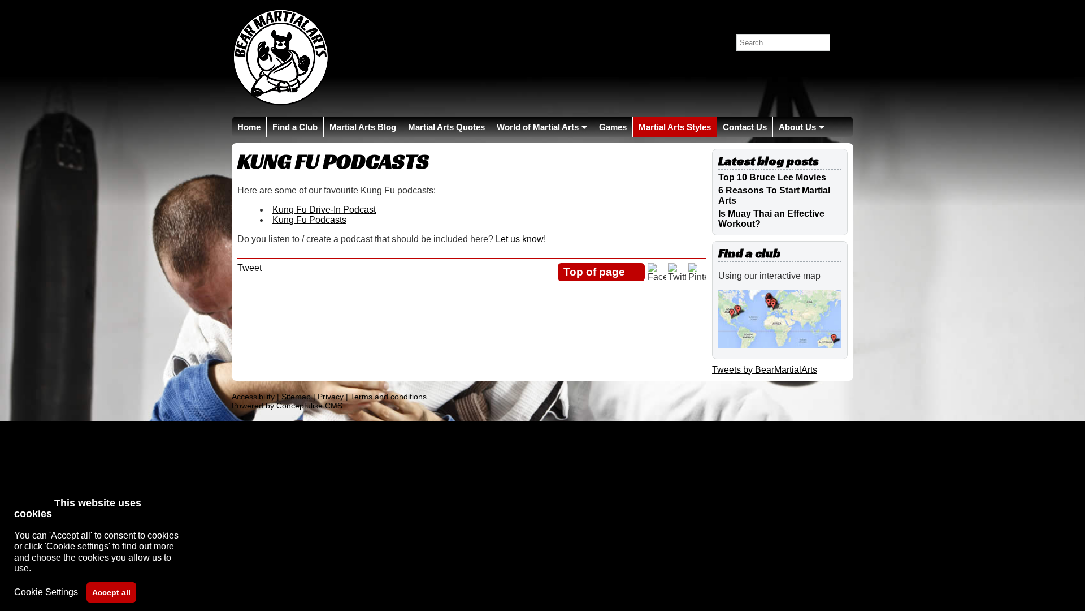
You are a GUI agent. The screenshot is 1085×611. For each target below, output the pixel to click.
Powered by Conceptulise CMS (287, 405)
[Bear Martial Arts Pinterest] (697, 277)
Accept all (111, 592)
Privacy (331, 396)
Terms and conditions (388, 396)
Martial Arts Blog (362, 127)
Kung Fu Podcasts (309, 220)
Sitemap (296, 396)
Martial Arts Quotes (446, 127)
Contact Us (745, 127)
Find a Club (295, 127)
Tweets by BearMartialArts (764, 370)
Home (249, 127)
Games (613, 127)
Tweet (249, 268)
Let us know (520, 239)
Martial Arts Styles (675, 127)
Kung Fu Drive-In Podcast (324, 209)
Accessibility (253, 396)
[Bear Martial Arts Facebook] (657, 277)
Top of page (594, 272)
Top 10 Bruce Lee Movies (772, 177)
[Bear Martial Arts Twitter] (677, 277)
